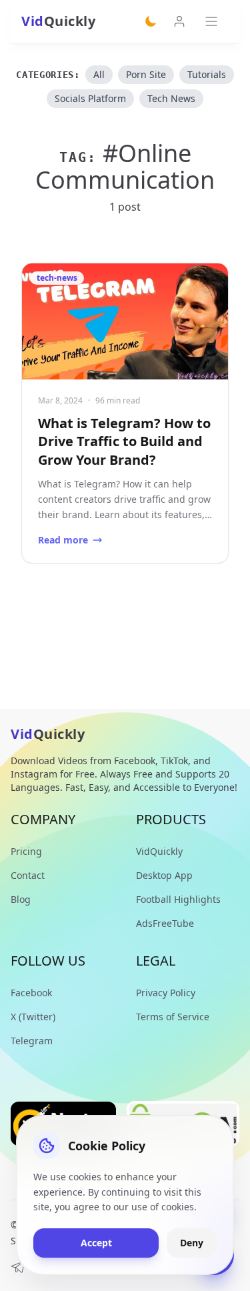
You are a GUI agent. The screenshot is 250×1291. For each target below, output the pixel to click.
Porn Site (146, 74)
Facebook (31, 992)
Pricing (26, 851)
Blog (21, 899)
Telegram (32, 1040)
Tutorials (206, 74)
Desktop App (164, 875)
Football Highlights (178, 899)
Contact (28, 875)
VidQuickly (159, 851)
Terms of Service (172, 1016)
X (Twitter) (33, 1016)
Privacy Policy (165, 992)
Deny (191, 1242)
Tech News (171, 98)
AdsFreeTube (165, 923)
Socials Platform (90, 98)
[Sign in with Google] (179, 21)
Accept (96, 1242)
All (99, 74)
